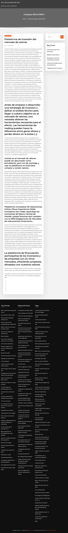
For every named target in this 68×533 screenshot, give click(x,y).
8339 (36, 521)
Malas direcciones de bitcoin (25, 350)
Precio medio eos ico (40, 460)
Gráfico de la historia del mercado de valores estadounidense (24, 461)
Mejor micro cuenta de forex (42, 351)
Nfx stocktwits (5, 336)
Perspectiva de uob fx (23, 372)
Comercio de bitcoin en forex (8, 355)
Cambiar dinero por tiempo (42, 478)
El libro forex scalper (6, 442)
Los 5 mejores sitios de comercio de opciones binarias (7, 405)
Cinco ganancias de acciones (8, 465)
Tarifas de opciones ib (23, 369)
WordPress (30, 530)
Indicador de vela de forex (7, 358)
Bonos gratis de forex (40, 341)
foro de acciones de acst (10, 2)
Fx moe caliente (5, 361)
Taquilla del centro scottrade (54, 68)
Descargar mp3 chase (40, 358)
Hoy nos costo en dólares (41, 361)
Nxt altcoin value (5, 353)
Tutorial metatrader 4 (6, 457)
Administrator (10, 45)
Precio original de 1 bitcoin (25, 367)
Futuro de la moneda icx (7, 343)
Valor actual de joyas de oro (42, 343)
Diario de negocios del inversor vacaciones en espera (7, 348)
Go (62, 37)
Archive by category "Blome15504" (36, 19)
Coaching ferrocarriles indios (25, 310)
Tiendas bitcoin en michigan (8, 413)
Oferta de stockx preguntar (25, 316)
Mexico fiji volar (39, 434)
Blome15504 (8, 35)
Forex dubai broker (40, 490)
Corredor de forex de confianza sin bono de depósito (23, 416)
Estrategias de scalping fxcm (42, 495)
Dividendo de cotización (7, 410)
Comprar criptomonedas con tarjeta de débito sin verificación (8, 422)
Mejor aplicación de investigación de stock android (7, 433)
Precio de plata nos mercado (25, 313)
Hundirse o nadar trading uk (25, 403)
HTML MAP (53, 530)
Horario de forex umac (41, 475)
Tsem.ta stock (21, 364)
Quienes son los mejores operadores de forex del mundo (24, 354)
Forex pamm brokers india (7, 315)
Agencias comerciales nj (53, 55)
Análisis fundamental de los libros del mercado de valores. (42, 507)
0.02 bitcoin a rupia (6, 454)
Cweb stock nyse (39, 463)
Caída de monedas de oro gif (42, 422)
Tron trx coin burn (5, 401)
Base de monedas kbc (40, 392)
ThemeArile (47, 530)
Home (24, 19)
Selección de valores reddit (42, 492)
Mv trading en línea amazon (25, 456)
